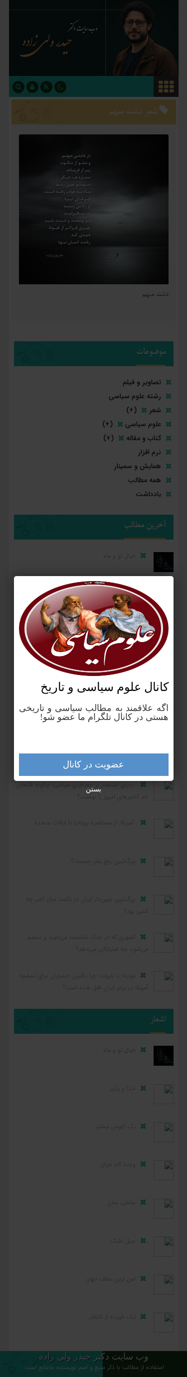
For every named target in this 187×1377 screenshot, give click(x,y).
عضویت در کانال (93, 764)
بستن (93, 789)
